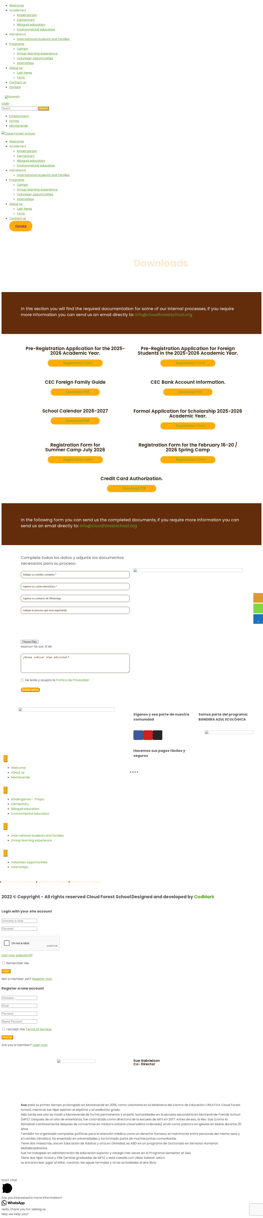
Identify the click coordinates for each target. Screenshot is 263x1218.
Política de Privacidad (72, 680)
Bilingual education (31, 24)
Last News (24, 73)
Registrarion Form (78, 363)
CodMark (204, 897)
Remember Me (17, 963)
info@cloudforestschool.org (163, 314)
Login (5, 103)
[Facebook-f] (138, 735)
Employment (19, 116)
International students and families (43, 39)
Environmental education (36, 29)
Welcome (16, 5)
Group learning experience (37, 53)
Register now (42, 979)
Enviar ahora (30, 689)
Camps (22, 48)
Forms (14, 121)
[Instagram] (157, 735)
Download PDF (78, 392)
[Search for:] (20, 108)
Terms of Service (38, 1029)
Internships (25, 63)
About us (16, 68)
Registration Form (78, 459)
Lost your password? (17, 955)
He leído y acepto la (56, 680)
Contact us (17, 82)
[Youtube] (148, 735)
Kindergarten (27, 15)
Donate (15, 87)
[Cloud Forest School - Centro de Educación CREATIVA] (18, 133)
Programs (16, 44)
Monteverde (18, 126)
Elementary (26, 20)
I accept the (28, 1029)
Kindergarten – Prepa (27, 799)
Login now (40, 1045)
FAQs (21, 77)
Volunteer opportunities (35, 58)
